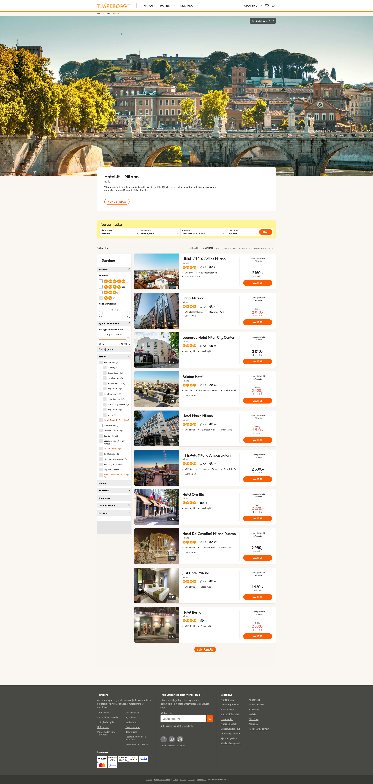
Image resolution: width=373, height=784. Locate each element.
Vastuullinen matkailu (108, 717)
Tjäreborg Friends (230, 738)
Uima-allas (104, 498)
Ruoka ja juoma (106, 349)
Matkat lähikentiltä (230, 714)
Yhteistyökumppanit (231, 743)
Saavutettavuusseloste (136, 744)
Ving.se (175, 779)
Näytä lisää (205, 649)
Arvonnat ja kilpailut (231, 733)
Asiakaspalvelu (132, 712)
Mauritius (253, 723)
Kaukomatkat (227, 709)
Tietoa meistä (104, 712)
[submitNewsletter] (210, 718)
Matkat (148, 5)
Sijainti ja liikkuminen (109, 323)
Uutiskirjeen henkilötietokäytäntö (176, 725)
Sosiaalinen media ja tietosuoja (135, 738)
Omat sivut (251, 5)
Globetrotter (201, 779)
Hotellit (166, 5)
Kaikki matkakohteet (259, 728)
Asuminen (103, 490)
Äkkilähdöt (187, 5)
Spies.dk (191, 779)
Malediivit (253, 719)
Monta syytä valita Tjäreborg (106, 733)
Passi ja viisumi (132, 727)
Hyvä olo (103, 513)
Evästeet (149, 779)
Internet (102, 483)
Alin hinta (244, 248)
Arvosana (103, 269)
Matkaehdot (131, 722)
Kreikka (252, 714)
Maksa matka (227, 699)
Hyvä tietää (130, 717)
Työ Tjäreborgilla (105, 722)
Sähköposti (166, 713)
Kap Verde (254, 709)
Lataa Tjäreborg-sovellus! (172, 745)
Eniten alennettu (226, 248)
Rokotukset (131, 731)
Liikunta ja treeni (106, 505)
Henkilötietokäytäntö (162, 779)
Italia (107, 181)
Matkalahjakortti (229, 723)
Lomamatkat (227, 719)
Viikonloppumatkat (230, 704)
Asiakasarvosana (263, 248)
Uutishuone (103, 727)
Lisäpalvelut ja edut (230, 728)
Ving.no (183, 779)
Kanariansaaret (256, 704)
